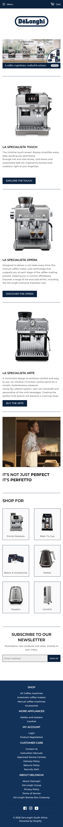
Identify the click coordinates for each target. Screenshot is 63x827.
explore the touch (19, 180)
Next (58, 54)
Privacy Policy (31, 789)
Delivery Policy (31, 761)
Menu (10, 4)
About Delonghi (31, 781)
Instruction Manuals (31, 753)
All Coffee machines (31, 693)
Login (31, 733)
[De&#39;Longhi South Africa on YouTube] (36, 808)
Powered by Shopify (30, 821)
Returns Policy (31, 765)
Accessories (31, 705)
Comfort (31, 721)
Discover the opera (19, 293)
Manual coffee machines (31, 701)
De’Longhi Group (31, 785)
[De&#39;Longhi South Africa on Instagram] (30, 808)
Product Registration (31, 737)
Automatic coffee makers (31, 697)
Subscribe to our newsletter (31, 637)
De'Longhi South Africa (34, 817)
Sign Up (54, 658)
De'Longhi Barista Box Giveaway (31, 797)
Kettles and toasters (31, 717)
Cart (57, 4)
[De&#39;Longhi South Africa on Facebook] (25, 808)
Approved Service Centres (31, 757)
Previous (5, 54)
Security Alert (31, 769)
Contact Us (32, 749)
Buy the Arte (15, 403)
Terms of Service (31, 793)
